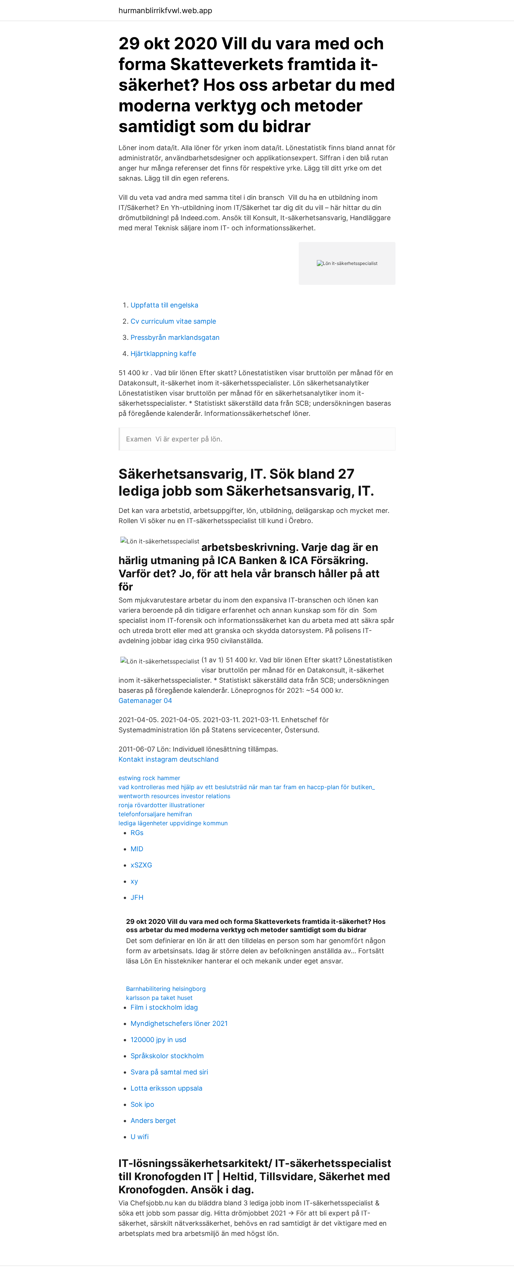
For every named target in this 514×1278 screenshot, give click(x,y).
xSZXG (141, 865)
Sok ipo (142, 1104)
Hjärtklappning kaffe (163, 354)
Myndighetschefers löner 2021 (179, 1023)
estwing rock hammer (149, 778)
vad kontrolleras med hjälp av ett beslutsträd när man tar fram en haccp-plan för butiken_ (247, 787)
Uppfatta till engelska (164, 305)
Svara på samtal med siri (169, 1072)
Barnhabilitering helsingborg (166, 988)
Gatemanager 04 (145, 700)
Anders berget (153, 1120)
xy (134, 881)
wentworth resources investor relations (174, 796)
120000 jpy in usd (158, 1040)
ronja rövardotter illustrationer (162, 805)
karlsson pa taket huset (159, 997)
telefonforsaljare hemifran (155, 814)
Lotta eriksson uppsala (166, 1088)
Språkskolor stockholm (167, 1056)
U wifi (140, 1137)
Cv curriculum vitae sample (173, 321)
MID (137, 849)
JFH (137, 897)
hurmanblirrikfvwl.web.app (165, 10)
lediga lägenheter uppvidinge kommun (173, 823)
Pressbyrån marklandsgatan (175, 337)
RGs (137, 833)
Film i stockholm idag (164, 1007)
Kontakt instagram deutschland (169, 759)
